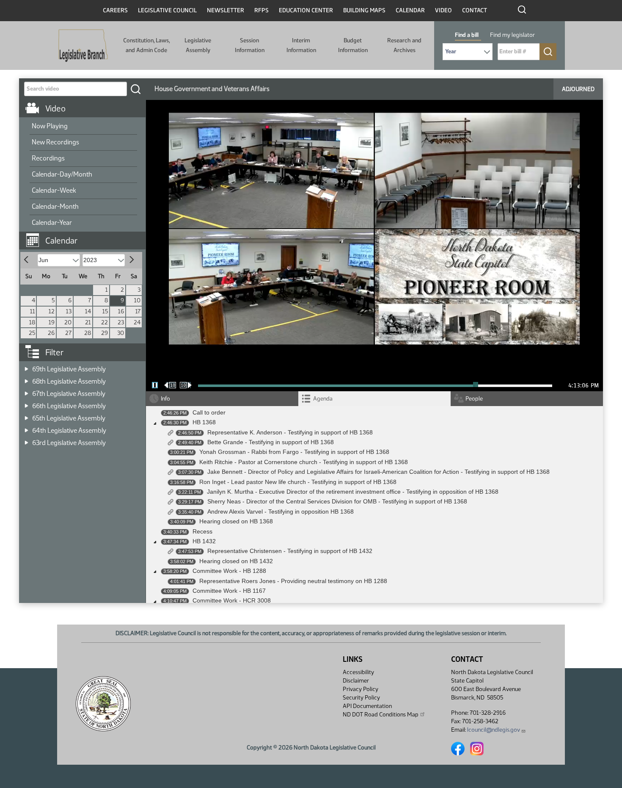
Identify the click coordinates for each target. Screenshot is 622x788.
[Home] (83, 46)
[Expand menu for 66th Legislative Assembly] (26, 403)
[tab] (374, 398)
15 (105, 311)
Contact (474, 10)
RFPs (261, 10)
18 (32, 322)
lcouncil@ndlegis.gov (493, 729)
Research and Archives (404, 45)
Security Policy (361, 697)
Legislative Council (167, 10)
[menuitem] (83, 127)
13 (69, 311)
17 (137, 311)
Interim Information (301, 45)
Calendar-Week (54, 190)
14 (88, 311)
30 (120, 333)
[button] (85, 236)
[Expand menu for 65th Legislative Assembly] (26, 415)
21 (88, 322)
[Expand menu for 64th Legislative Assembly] (26, 428)
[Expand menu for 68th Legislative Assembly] (26, 379)
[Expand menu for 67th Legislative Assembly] (26, 391)
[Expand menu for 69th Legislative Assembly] (26, 366)
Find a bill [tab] (467, 35)
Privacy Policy (360, 689)
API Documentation (367, 706)
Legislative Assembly (197, 45)
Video (443, 10)
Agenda (323, 398)
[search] (135, 89)
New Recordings (55, 142)
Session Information (249, 45)
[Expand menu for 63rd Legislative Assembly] (26, 440)
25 (32, 333)
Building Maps (364, 10)
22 (104, 322)
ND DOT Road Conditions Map (380, 714)
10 (137, 300)
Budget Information (353, 45)
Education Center (306, 10)
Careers (115, 10)
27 (68, 333)
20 (68, 322)
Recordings (48, 158)
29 (104, 333)
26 (51, 333)
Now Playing (50, 126)
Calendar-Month (55, 206)
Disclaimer (356, 680)
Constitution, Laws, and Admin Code (146, 45)
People (474, 398)
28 (87, 333)
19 (52, 322)
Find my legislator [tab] (512, 35)
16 (121, 311)
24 (137, 322)
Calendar (410, 10)
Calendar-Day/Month (62, 174)
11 (32, 311)
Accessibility (358, 672)
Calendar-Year (52, 222)
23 (121, 322)
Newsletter (225, 10)
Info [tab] (165, 398)
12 (52, 311)
